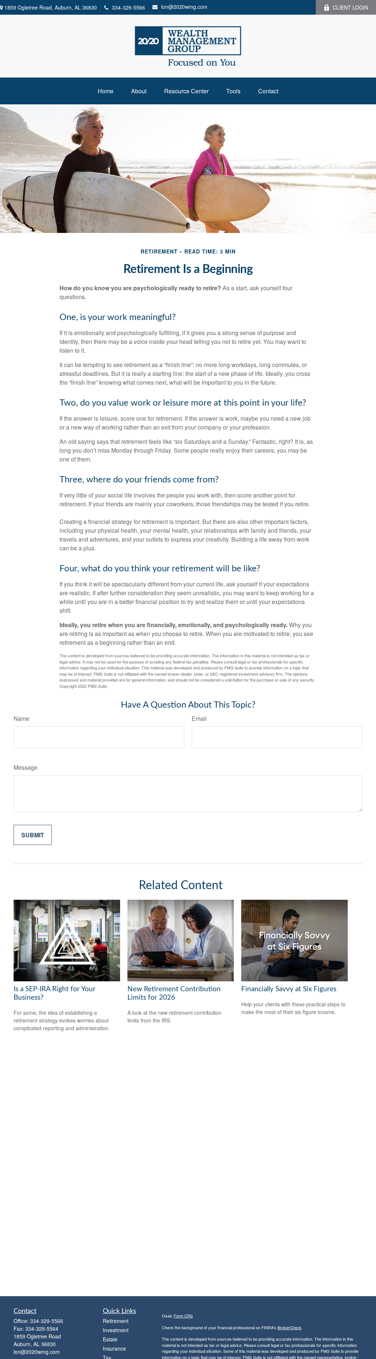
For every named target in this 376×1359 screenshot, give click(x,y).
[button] (105, 91)
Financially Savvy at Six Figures (288, 989)
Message (25, 767)
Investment (116, 1330)
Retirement (116, 1320)
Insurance (114, 1348)
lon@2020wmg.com (184, 6)
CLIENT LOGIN (350, 7)
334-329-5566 (128, 7)
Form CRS (183, 1316)
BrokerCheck (289, 1327)
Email (199, 718)
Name (21, 718)
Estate (110, 1339)
